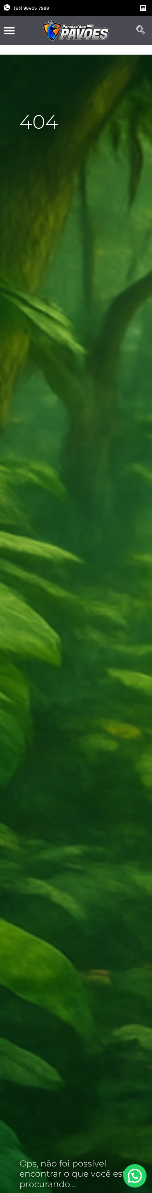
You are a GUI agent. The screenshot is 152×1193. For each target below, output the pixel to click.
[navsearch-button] (140, 30)
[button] (9, 30)
